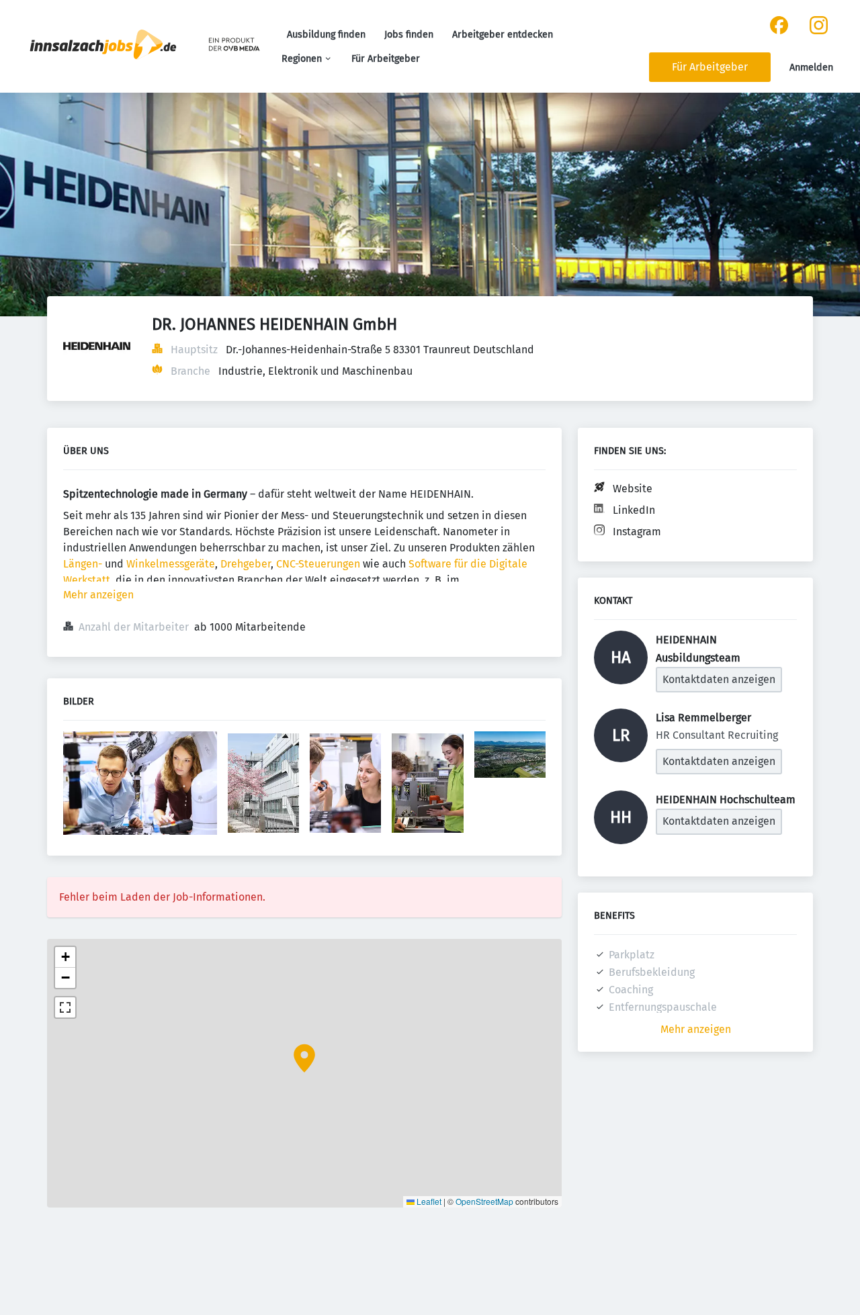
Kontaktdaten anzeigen (718, 679)
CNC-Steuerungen (318, 563)
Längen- (82, 563)
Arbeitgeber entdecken (502, 34)
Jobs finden (408, 34)
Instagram (637, 531)
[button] (304, 1058)
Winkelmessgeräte (170, 563)
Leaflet (428, 1201)
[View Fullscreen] (65, 1007)
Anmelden (811, 67)
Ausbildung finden (326, 34)
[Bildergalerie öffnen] (140, 784)
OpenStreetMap (484, 1201)
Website (632, 488)
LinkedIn (634, 510)
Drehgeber (245, 563)
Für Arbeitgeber (385, 58)
